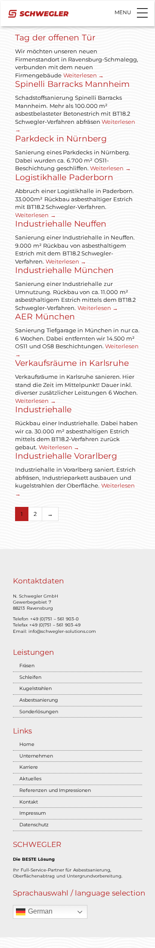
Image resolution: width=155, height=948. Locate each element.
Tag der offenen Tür (55, 38)
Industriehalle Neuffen (60, 224)
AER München (45, 317)
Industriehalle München (64, 270)
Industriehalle (43, 409)
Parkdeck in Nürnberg (61, 139)
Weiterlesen (83, 75)
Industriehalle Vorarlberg (66, 456)
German (39, 911)
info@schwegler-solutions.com (62, 631)
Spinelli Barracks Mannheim (72, 84)
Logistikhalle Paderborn (64, 177)
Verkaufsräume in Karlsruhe (72, 363)
